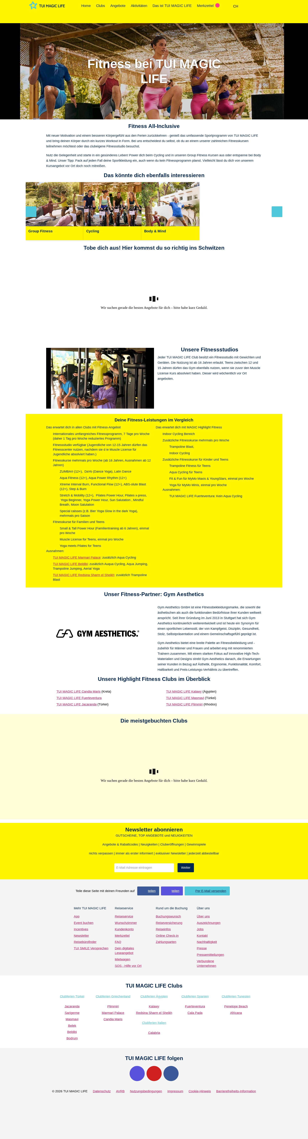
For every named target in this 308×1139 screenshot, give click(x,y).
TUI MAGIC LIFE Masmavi (185, 698)
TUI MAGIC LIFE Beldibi (70, 564)
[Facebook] (171, 1073)
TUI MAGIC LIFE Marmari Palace (77, 557)
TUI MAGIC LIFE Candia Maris (79, 691)
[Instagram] (137, 1073)
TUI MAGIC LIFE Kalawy (184, 691)
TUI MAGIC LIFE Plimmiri (184, 704)
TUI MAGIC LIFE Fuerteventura (79, 698)
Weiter (185, 867)
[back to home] (47, 5)
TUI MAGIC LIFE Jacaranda (77, 704)
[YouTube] (154, 1073)
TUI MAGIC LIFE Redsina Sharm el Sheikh (83, 575)
